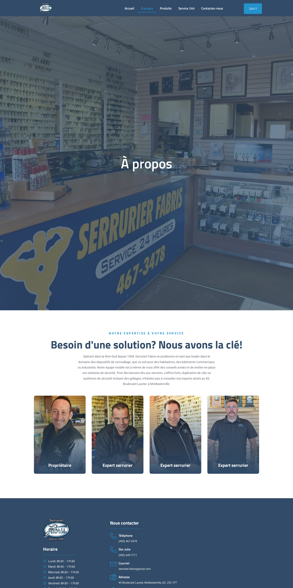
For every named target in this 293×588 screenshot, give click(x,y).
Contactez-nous (212, 8)
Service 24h (186, 8)
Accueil (129, 8)
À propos (147, 8)
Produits (166, 8)
